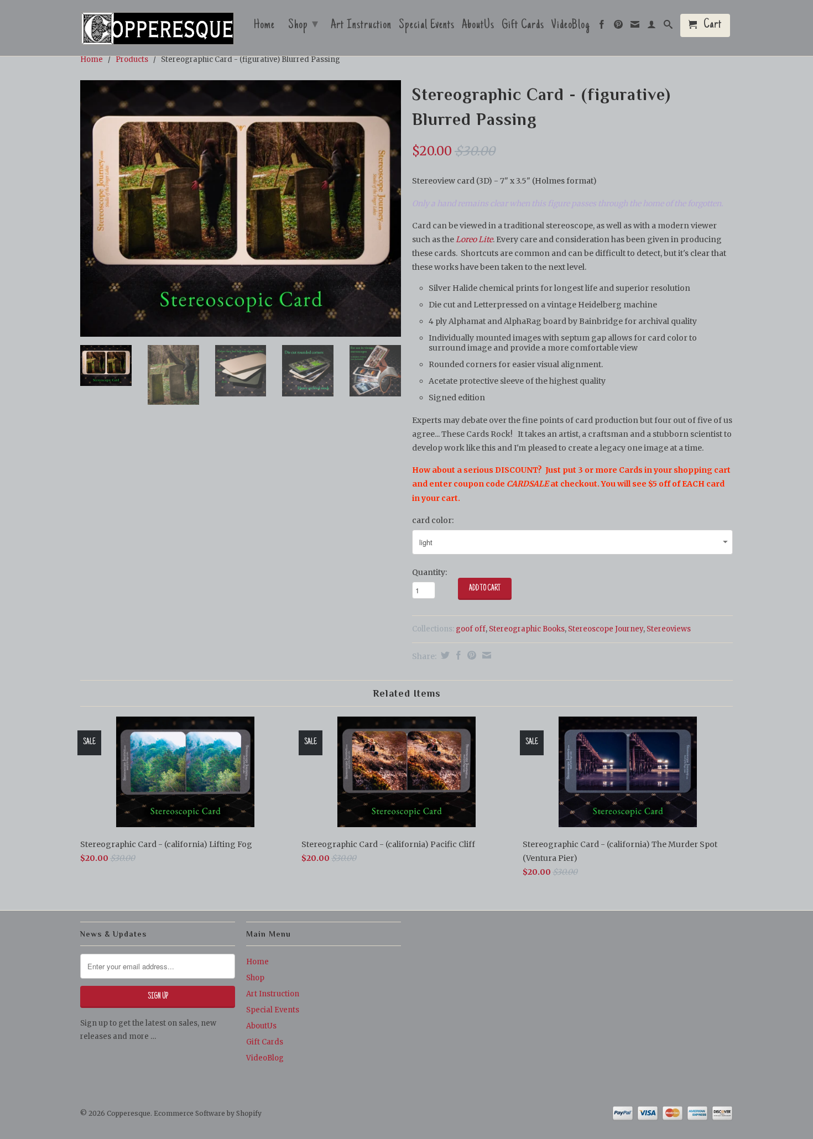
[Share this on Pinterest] (470, 655)
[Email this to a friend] (485, 655)
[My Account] (651, 27)
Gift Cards (523, 26)
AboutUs (478, 26)
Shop (303, 25)
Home (264, 26)
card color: (433, 520)
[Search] (668, 27)
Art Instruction (361, 26)
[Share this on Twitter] (444, 655)
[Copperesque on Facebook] (602, 27)
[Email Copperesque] (635, 27)
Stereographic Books (527, 629)
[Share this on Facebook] (457, 655)
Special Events (427, 26)
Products (132, 59)
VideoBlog (570, 26)
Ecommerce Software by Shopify (208, 1113)
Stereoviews (669, 629)
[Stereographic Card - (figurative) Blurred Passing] (240, 208)
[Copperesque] (157, 29)
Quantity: (429, 572)
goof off (471, 629)
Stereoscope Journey (605, 629)
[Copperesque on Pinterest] (618, 27)
